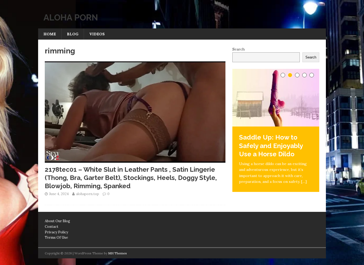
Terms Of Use (56, 237)
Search (238, 49)
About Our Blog (57, 221)
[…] (304, 181)
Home (49, 34)
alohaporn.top (87, 194)
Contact (51, 226)
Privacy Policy (56, 232)
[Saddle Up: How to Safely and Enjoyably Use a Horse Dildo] (275, 98)
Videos (97, 34)
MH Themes (117, 253)
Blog (72, 34)
